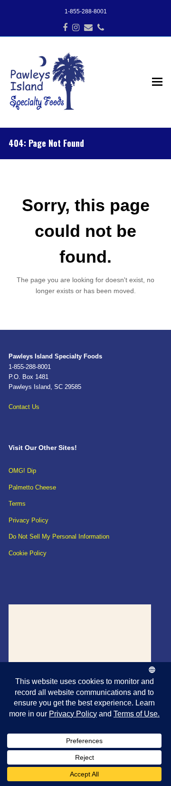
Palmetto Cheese (32, 487)
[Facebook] (65, 27)
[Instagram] (75, 27)
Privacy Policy (28, 520)
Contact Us (24, 406)
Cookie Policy (28, 553)
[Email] (88, 27)
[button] (157, 82)
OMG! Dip (22, 470)
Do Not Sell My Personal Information (59, 536)
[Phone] (100, 27)
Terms (17, 503)
